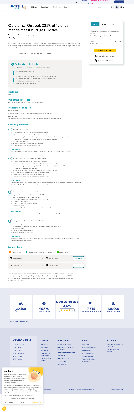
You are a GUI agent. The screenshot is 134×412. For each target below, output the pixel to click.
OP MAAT (114, 24)
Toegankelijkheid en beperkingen (88, 360)
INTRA (104, 24)
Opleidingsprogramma (18, 125)
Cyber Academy (62, 361)
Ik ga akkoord (36, 402)
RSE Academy (61, 364)
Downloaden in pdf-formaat (106, 56)
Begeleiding (44, 347)
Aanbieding (44, 344)
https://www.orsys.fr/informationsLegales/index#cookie (18, 395)
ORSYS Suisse (17, 356)
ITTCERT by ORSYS (19, 344)
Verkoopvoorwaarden (117, 389)
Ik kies (23, 402)
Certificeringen (57, 7)
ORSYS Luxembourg (19, 353)
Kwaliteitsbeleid (87, 350)
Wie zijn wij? (86, 344)
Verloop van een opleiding (46, 359)
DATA (49, 53)
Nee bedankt (9, 402)
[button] (4, 408)
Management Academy (64, 358)
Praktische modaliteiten (19, 108)
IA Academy (61, 355)
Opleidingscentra (87, 356)
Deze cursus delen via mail (105, 60)
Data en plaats (15, 247)
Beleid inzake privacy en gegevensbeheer (81, 389)
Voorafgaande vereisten (19, 100)
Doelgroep (13, 92)
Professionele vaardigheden (66, 352)
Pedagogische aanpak (89, 347)
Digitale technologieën (64, 344)
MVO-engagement (88, 353)
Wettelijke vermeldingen (43, 389)
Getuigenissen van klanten (113, 350)
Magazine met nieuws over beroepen (115, 345)
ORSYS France (17, 347)
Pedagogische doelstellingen (28, 64)
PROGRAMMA (36, 53)
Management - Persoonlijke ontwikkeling (65, 348)
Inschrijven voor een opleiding (46, 354)
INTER (95, 24)
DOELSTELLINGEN (18, 53)
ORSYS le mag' (17, 359)
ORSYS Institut (17, 350)
